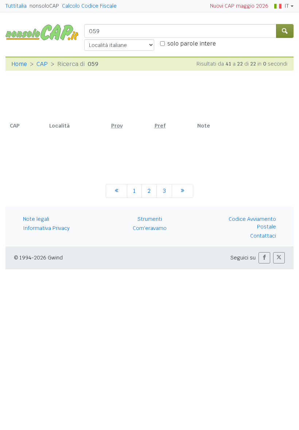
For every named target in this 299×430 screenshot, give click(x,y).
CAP (42, 64)
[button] (264, 257)
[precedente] (116, 191)
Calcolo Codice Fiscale (89, 6)
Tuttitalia (16, 6)
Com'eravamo (150, 228)
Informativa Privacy (46, 228)
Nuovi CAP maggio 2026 (239, 6)
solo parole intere (191, 43)
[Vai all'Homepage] (44, 32)
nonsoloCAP (44, 6)
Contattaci (263, 235)
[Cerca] (285, 31)
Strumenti (149, 219)
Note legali (36, 219)
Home (19, 64)
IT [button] (286, 6)
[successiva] (182, 191)
